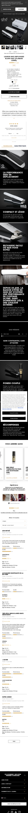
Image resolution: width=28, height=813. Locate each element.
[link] (14, 14)
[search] (12, 19)
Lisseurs (15, 51)
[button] (13, 82)
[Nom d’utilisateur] (15, 19)
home (10, 51)
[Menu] (25, 19)
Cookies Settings (14, 418)
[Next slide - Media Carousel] (27, 498)
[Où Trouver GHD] (19, 19)
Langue (4, 521)
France (4, 797)
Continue (21, 9)
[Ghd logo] (4, 19)
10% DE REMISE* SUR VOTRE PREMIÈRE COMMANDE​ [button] (12, 775)
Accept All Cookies (14, 412)
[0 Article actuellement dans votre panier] (22, 19)
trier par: (4, 525)
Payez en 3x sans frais (14, 100)
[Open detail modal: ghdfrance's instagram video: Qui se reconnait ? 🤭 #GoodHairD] (6, 497)
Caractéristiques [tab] (20, 146)
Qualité (4, 549)
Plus (14, 741)
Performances (16, 546)
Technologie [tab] (7, 146)
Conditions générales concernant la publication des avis (14, 512)
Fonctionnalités (5, 546)
